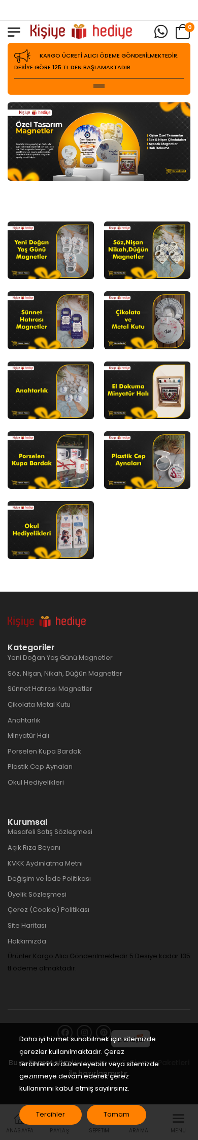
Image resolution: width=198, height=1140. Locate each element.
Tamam (116, 1114)
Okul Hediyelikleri (36, 782)
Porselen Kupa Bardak (44, 751)
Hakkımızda (27, 941)
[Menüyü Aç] (14, 32)
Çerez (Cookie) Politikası (48, 909)
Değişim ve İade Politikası (49, 878)
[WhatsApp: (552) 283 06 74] (161, 32)
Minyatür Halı (28, 735)
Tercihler (50, 1114)
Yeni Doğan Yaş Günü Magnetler (60, 657)
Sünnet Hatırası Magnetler (50, 688)
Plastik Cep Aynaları (40, 766)
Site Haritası (27, 925)
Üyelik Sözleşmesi (37, 894)
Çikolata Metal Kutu (39, 704)
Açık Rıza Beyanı (34, 847)
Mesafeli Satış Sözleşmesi (50, 832)
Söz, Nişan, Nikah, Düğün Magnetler (65, 673)
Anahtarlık (24, 720)
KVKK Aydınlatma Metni (45, 863)
